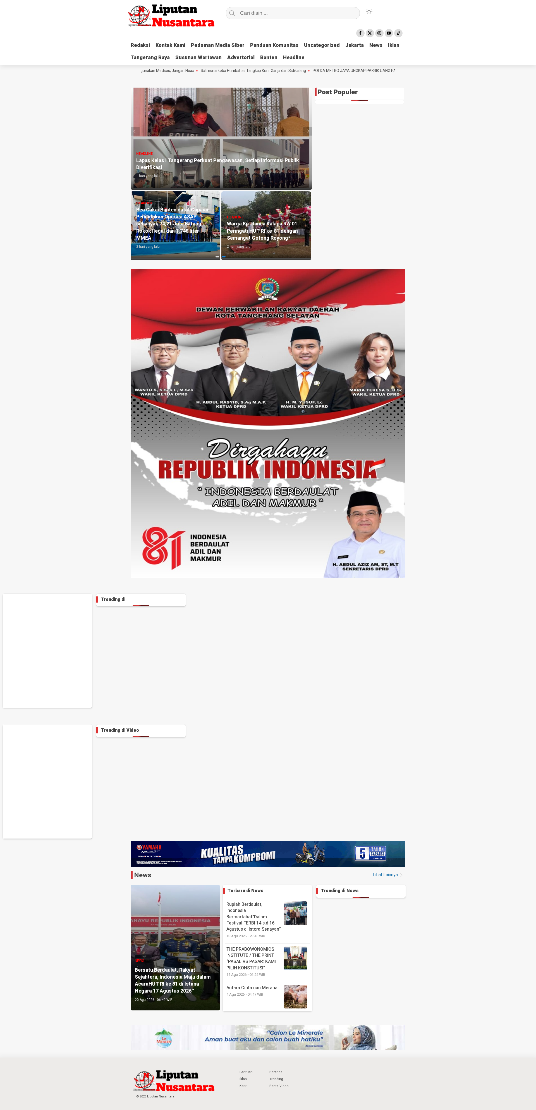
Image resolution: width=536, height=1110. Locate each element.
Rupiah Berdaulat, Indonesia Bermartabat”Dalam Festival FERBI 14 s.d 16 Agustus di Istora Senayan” (253, 920)
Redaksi (140, 45)
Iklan (393, 45)
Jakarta (354, 45)
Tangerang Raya (150, 57)
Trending (276, 1079)
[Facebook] (360, 33)
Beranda (276, 1072)
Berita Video (278, 1086)
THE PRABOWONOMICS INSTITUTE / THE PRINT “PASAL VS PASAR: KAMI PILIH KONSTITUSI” (251, 961)
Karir (243, 1086)
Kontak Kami (170, 45)
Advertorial (241, 57)
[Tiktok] (398, 33)
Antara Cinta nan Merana (251, 990)
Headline (294, 57)
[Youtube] (389, 33)
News (375, 45)
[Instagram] (379, 33)
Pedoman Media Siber (218, 45)
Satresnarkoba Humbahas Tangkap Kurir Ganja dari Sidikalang (200, 71)
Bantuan (246, 1072)
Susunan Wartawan (198, 57)
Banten (268, 57)
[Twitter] (370, 33)
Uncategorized (322, 45)
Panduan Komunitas (274, 45)
